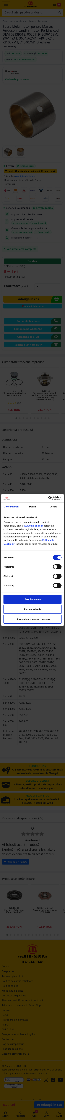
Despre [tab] (53, 506)
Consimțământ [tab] (11, 506)
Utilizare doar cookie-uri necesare (32, 619)
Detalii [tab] (32, 506)
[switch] (57, 566)
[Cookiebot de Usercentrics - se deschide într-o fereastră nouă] (48, 498)
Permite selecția (32, 609)
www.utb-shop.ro (34, 525)
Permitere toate (32, 599)
